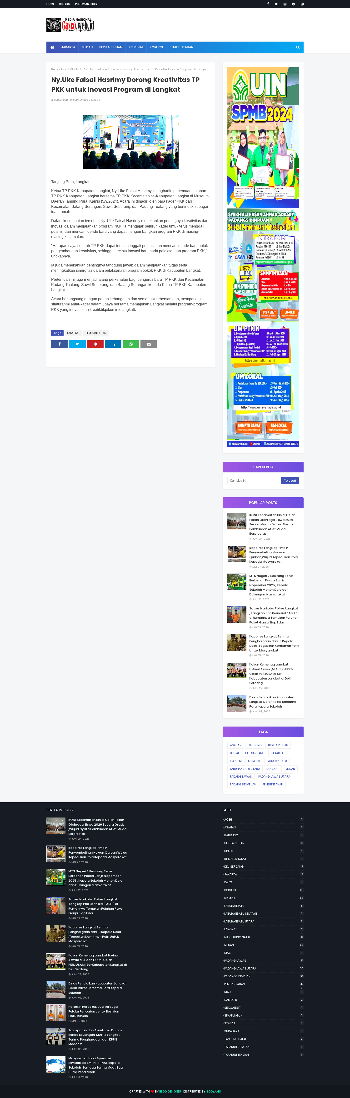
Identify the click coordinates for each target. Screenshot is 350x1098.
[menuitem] (52, 47)
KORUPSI (236, 761)
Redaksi (64, 4)
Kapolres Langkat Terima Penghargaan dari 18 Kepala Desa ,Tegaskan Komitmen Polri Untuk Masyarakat (274, 643)
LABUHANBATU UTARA (245, 769)
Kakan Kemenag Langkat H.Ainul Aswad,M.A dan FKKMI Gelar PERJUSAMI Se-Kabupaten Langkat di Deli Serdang (272, 673)
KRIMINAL (254, 761)
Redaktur (61, 100)
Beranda (57, 69)
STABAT (263, 1023)
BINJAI (234, 753)
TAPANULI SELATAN (263, 1047)
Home (50, 4)
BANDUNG (255, 745)
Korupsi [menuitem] (156, 47)
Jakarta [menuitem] (68, 47)
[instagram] (285, 4)
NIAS (263, 953)
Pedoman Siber (86, 4)
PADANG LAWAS (241, 777)
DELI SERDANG (255, 753)
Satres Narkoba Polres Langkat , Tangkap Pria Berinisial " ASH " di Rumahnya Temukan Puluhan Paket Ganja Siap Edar (273, 615)
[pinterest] (293, 4)
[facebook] (268, 4)
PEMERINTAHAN (77, 69)
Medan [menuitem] (87, 47)
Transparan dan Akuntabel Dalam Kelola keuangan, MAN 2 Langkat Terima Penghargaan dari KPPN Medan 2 (95, 1037)
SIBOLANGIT (263, 1008)
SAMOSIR (263, 1000)
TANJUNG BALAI (263, 1039)
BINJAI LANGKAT (263, 859)
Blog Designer (170, 1091)
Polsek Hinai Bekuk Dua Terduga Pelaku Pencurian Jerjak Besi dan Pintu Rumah (93, 1011)
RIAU (263, 992)
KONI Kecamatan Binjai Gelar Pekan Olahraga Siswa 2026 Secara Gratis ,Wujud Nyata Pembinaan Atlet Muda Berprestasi (272, 524)
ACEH (263, 820)
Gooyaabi (213, 1091)
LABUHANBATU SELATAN (263, 914)
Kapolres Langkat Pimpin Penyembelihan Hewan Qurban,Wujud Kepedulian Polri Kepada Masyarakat (273, 555)
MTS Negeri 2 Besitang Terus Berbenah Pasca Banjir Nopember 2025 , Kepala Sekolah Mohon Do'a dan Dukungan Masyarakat (271, 585)
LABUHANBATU (277, 761)
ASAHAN (235, 745)
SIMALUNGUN (263, 1015)
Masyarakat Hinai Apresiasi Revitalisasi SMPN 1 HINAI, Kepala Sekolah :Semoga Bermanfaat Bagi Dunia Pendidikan (95, 1065)
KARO (263, 882)
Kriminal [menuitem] (136, 47)
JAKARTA (277, 753)
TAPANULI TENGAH (263, 1055)
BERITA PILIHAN (278, 745)
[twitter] (276, 4)
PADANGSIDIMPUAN (243, 784)
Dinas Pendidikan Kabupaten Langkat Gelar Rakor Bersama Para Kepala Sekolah (272, 702)
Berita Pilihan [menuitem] (110, 47)
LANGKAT (73, 333)
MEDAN (290, 769)
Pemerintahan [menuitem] (182, 47)
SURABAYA (263, 1031)
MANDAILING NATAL (263, 937)
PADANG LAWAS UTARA (274, 777)
